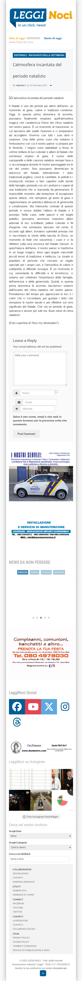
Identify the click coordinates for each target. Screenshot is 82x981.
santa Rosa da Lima (21, 42)
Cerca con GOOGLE (20, 854)
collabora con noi (24, 929)
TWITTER (17, 912)
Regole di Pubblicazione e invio (31, 950)
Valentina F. (21, 85)
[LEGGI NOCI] (41, 973)
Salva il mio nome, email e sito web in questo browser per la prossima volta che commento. (40, 420)
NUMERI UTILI (20, 890)
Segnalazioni (20, 873)
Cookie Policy (21, 942)
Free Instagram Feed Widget (42, 817)
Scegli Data (15, 831)
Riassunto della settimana (46, 55)
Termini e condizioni (24, 946)
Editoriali (20, 55)
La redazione (20, 920)
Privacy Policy (21, 938)
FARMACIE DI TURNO (23, 895)
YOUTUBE (18, 908)
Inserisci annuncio (24, 882)
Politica (34, 572)
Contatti (18, 877)
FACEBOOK (18, 903)
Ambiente (59, 572)
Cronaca (46, 572)
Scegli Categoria (18, 843)
